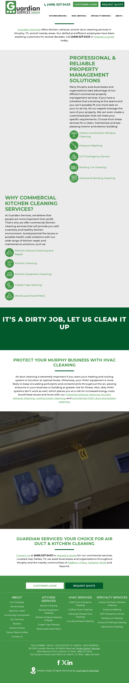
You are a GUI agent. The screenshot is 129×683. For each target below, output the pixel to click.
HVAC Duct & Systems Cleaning (80, 604)
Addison (73, 562)
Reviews (17, 624)
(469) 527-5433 (58, 4)
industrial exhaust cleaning (83, 394)
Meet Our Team (17, 611)
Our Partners (17, 619)
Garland (93, 562)
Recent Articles (17, 628)
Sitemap (95, 648)
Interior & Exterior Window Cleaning (112, 604)
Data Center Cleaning (112, 627)
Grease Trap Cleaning (28, 284)
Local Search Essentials (87, 670)
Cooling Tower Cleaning (80, 609)
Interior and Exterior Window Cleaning (97, 135)
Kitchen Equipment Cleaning (33, 274)
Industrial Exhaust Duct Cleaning (80, 615)
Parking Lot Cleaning (92, 167)
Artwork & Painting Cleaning (97, 178)
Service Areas (17, 606)
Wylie (102, 562)
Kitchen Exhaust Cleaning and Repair (34, 252)
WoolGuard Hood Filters (30, 295)
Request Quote (112, 4)
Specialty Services (100, 16)
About (119, 16)
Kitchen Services (57, 16)
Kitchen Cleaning (26, 263)
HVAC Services (79, 16)
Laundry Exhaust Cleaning (80, 621)
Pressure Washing (90, 145)
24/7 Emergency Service (94, 156)
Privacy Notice (83, 648)
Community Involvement (17, 615)
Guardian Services (29, 29)
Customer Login (85, 4)
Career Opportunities (17, 632)
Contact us (23, 555)
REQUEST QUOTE (84, 585)
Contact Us (17, 636)
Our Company (17, 602)
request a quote (104, 36)
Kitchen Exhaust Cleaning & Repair (49, 619)
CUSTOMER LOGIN (45, 585)
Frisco (83, 562)
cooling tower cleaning (50, 398)
